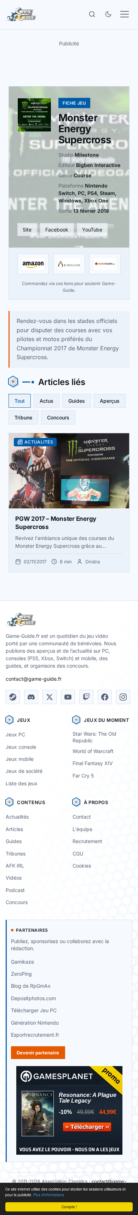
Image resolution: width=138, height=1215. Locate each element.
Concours (58, 417)
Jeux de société (24, 771)
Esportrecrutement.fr (35, 1035)
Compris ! (69, 1206)
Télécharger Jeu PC (34, 1010)
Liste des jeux (22, 783)
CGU (78, 854)
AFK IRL (15, 866)
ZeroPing (21, 974)
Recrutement (87, 841)
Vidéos (14, 878)
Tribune (23, 417)
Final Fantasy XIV (93, 763)
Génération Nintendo (35, 1023)
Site (27, 230)
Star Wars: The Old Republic (94, 737)
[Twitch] (86, 697)
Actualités (17, 817)
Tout (20, 401)
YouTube (92, 230)
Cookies (82, 866)
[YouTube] (68, 697)
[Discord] (31, 697)
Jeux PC (15, 734)
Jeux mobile (20, 759)
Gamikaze (22, 962)
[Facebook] (105, 697)
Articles (14, 829)
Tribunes (15, 854)
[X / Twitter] (49, 697)
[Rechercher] (92, 14)
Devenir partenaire (38, 1052)
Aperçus (110, 401)
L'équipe (82, 829)
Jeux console (21, 747)
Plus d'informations (48, 1194)
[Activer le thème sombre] (108, 14)
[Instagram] (123, 697)
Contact (82, 817)
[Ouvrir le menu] (124, 14)
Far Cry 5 (83, 776)
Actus (46, 401)
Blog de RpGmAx (31, 986)
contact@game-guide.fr (34, 679)
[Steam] (13, 697)
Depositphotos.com (33, 998)
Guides (76, 401)
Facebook (56, 230)
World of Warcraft (93, 751)
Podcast (15, 890)
